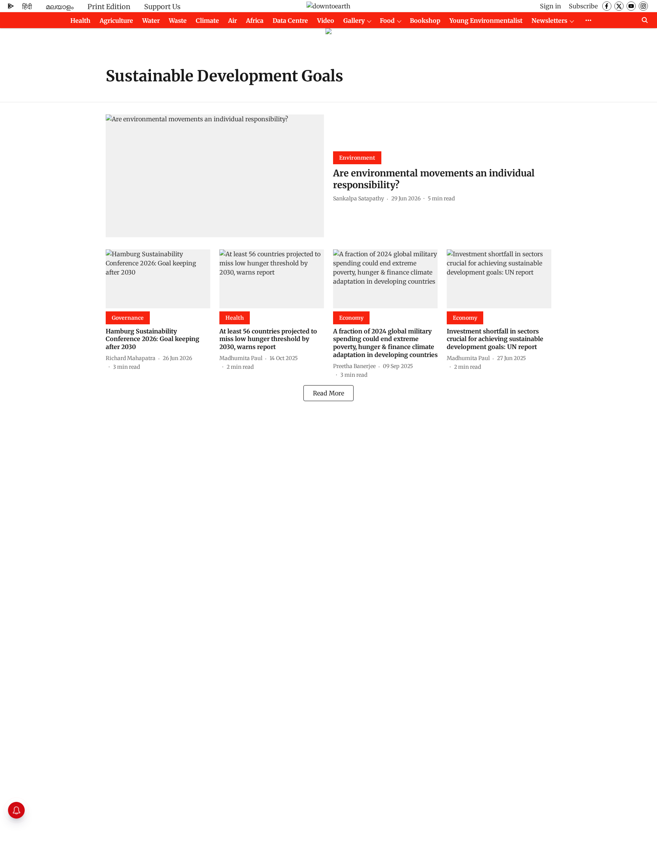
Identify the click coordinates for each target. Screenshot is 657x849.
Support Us (162, 6)
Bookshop (425, 20)
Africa (254, 20)
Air (232, 20)
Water (151, 20)
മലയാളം (60, 6)
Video (325, 20)
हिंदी (27, 6)
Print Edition (108, 6)
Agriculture (116, 20)
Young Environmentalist (485, 20)
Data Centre (290, 20)
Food (387, 20)
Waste (178, 20)
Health (80, 20)
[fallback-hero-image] (215, 175)
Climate (207, 20)
